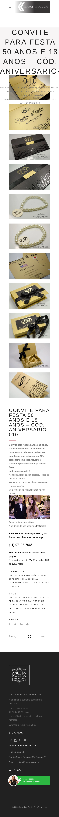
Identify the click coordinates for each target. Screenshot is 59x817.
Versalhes (46, 91)
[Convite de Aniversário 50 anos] (29, 147)
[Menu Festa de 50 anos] (29, 266)
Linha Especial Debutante (22, 91)
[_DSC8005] (29, 117)
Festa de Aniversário (28, 609)
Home (3, 88)
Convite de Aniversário (30, 601)
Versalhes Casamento (29, 96)
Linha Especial (50, 88)
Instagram (41, 526)
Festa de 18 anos (19, 605)
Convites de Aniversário (23, 88)
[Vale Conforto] (29, 206)
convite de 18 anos (20, 597)
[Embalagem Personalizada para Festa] (29, 296)
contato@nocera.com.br (27, 762)
